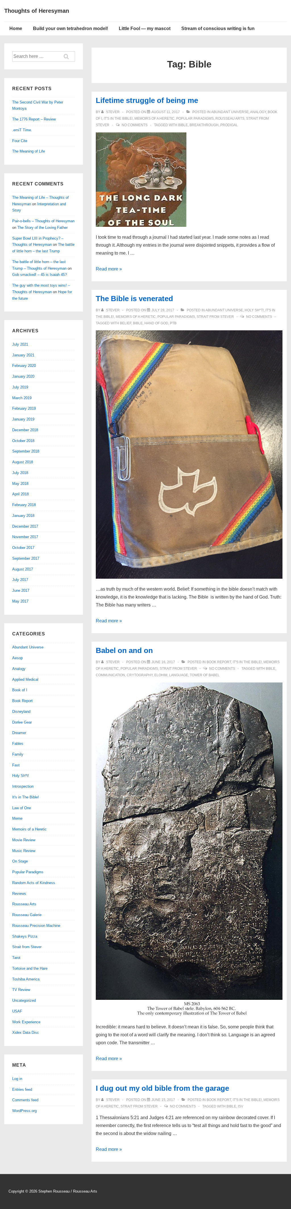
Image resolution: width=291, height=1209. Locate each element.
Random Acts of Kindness (33, 883)
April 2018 (20, 494)
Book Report (219, 662)
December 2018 (25, 430)
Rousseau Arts (229, 119)
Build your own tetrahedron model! (70, 28)
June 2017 (20, 590)
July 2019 (20, 387)
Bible (183, 125)
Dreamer (19, 733)
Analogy (258, 112)
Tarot (16, 958)
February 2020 (24, 365)
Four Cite (19, 141)
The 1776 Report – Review (34, 119)
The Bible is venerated (134, 298)
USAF (17, 1011)
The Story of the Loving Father (42, 227)
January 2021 (23, 355)
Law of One (21, 808)
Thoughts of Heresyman (36, 11)
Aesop (17, 658)
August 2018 (22, 462)
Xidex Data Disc (25, 1032)
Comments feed (25, 1100)
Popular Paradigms (195, 119)
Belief (125, 323)
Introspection (23, 786)
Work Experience (26, 1022)
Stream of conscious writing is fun (218, 28)
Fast (16, 765)
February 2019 (24, 408)
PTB (173, 323)
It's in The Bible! (118, 119)
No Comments (134, 125)
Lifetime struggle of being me (147, 100)
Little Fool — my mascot (145, 28)
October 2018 (23, 441)
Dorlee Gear (22, 722)
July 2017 (20, 580)
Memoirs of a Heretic (154, 119)
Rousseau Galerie (26, 915)
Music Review (23, 851)
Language (178, 675)
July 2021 (20, 344)
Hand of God (156, 323)
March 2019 (22, 398)
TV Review (21, 990)
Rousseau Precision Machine (36, 925)
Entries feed (22, 1089)
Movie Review (23, 840)
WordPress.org (24, 1111)
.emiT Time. (22, 130)
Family (17, 754)
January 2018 (23, 515)
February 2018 (24, 505)
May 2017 (20, 601)
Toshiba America (26, 979)
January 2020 (23, 376)
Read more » (109, 269)
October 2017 (23, 548)
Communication (110, 675)
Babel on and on (124, 650)
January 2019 (23, 419)
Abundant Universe (230, 112)
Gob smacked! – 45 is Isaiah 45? (39, 274)
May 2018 (20, 483)
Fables (17, 743)
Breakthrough (204, 125)
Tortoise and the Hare (29, 968)
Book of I (19, 690)
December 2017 (25, 526)
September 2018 (25, 451)
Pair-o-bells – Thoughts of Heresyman (43, 221)
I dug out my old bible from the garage (162, 1088)
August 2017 (22, 569)
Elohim (160, 675)
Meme (17, 818)
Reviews (19, 893)
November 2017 (25, 537)
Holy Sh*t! (254, 310)
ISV (240, 1106)
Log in (17, 1079)
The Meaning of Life (28, 151)
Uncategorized (24, 1000)
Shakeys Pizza (24, 936)
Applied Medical (25, 679)
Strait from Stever (215, 317)
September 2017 (25, 558)
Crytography (140, 675)
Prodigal (229, 125)
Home (15, 28)
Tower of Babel (205, 675)
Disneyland (21, 711)
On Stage (20, 861)
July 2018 (20, 473)
